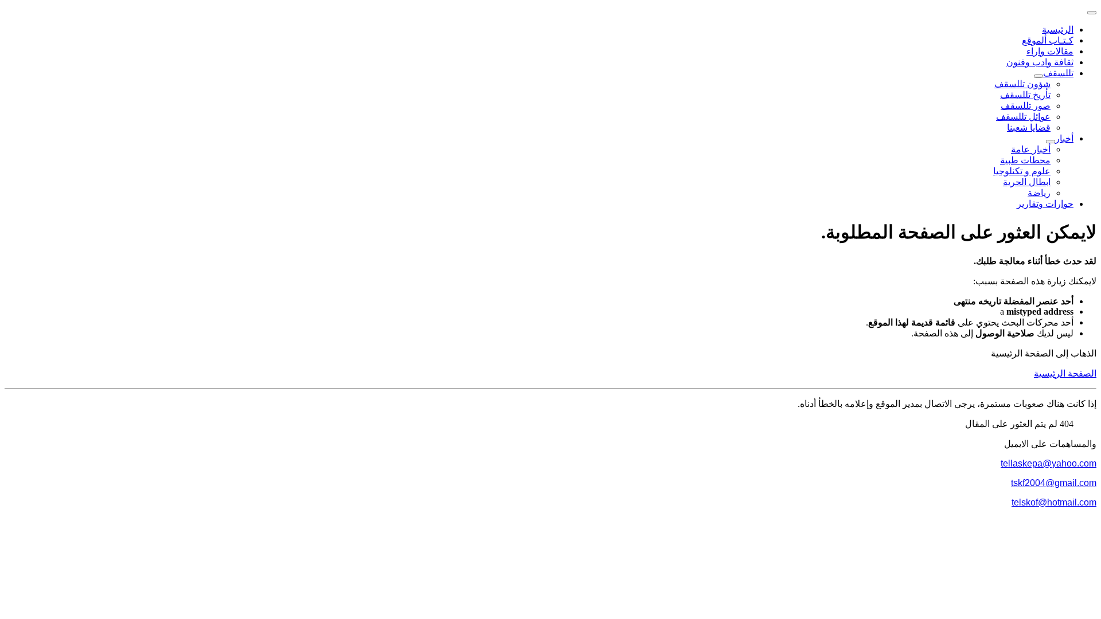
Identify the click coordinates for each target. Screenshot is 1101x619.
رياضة (1039, 193)
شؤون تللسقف (1022, 84)
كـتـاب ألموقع (1047, 40)
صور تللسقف (1026, 106)
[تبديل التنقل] (1091, 12)
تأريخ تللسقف (1025, 95)
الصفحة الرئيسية (1065, 373)
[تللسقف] (1038, 76)
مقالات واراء (1049, 51)
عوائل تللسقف (1023, 117)
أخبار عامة (1031, 149)
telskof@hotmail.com (1054, 502)
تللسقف (1058, 73)
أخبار (1064, 138)
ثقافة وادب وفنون (1039, 62)
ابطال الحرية (1027, 182)
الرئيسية (1057, 29)
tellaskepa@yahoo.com (1048, 463)
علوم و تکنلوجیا (1022, 171)
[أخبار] (1050, 141)
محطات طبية (1025, 160)
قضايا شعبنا (1029, 127)
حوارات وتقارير (1045, 204)
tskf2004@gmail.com (1053, 483)
